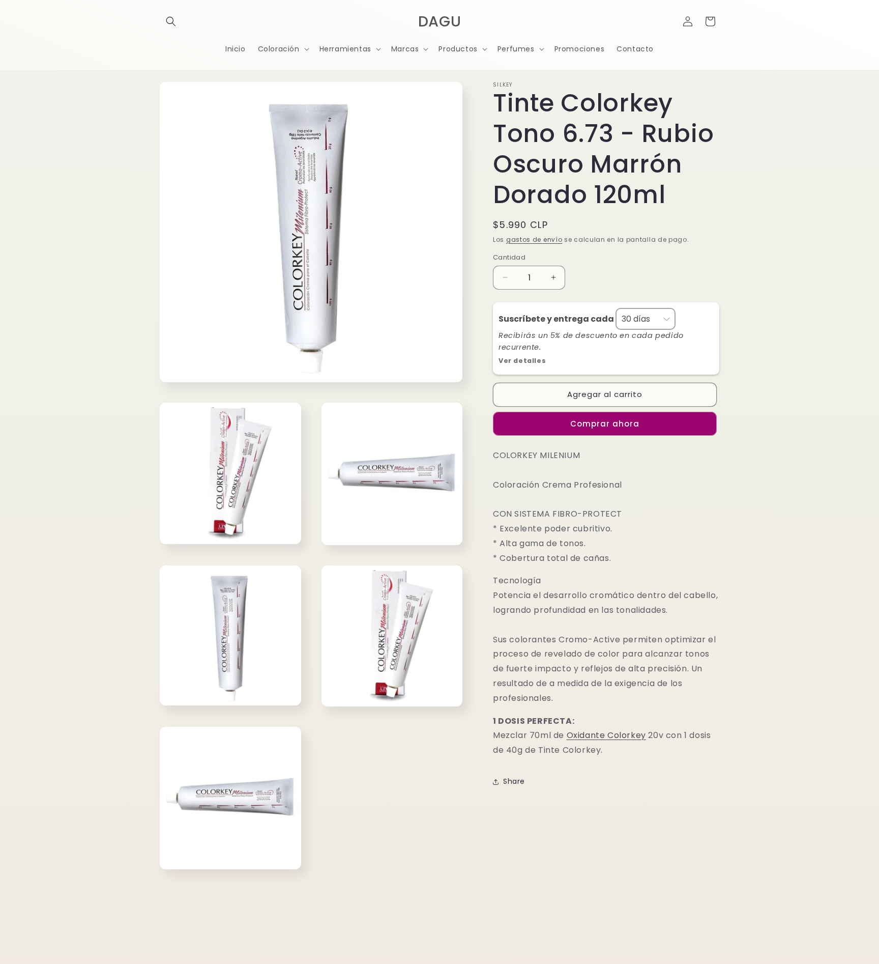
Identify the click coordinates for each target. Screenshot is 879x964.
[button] (171, 21)
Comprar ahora (604, 423)
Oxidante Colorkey (606, 735)
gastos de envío (534, 239)
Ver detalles (522, 360)
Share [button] (514, 781)
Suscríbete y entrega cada (557, 319)
